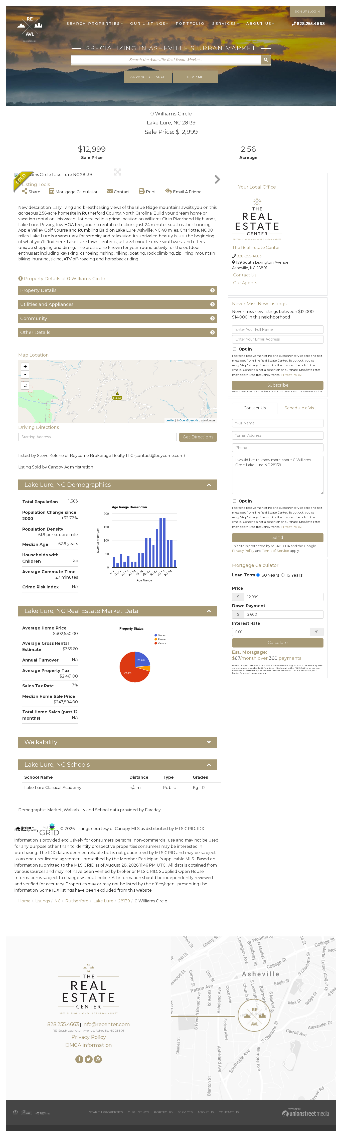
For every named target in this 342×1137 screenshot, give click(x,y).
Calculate (278, 642)
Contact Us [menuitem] (229, 1112)
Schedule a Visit (300, 408)
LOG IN (315, 11)
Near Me (195, 77)
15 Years (293, 575)
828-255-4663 (249, 256)
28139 (124, 901)
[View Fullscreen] (25, 385)
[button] (266, 60)
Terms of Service (275, 551)
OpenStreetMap (190, 420)
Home (24, 901)
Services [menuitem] (224, 23)
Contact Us (244, 275)
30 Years (270, 575)
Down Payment (248, 605)
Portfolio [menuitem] (190, 23)
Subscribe (277, 385)
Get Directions (198, 437)
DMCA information (88, 1045)
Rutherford (77, 901)
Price (237, 588)
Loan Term (243, 575)
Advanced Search (148, 77)
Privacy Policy (291, 375)
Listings (42, 901)
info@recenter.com (106, 1024)
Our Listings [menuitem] (148, 23)
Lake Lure (103, 901)
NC (58, 901)
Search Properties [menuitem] (93, 23)
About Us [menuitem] (258, 23)
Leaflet (170, 420)
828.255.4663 (311, 23)
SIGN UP (301, 11)
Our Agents (245, 282)
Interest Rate (246, 623)
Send (277, 537)
